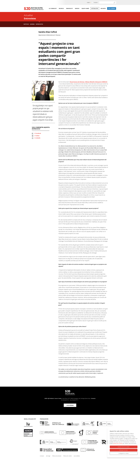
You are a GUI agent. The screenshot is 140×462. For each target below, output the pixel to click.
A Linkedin (37, 138)
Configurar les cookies (124, 453)
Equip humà (85, 8)
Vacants (103, 8)
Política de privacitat (56, 456)
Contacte (96, 2)
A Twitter (37, 135)
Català (88, 2)
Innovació (69, 8)
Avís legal (48, 456)
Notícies (26, 24)
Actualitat (94, 8)
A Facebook (37, 133)
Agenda (32, 24)
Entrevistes (30, 18)
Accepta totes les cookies (124, 447)
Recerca (61, 8)
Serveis (77, 8)
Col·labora (111, 8)
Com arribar (70, 405)
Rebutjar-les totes (124, 450)
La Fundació (53, 8)
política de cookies (118, 443)
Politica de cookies (67, 456)
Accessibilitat (77, 456)
